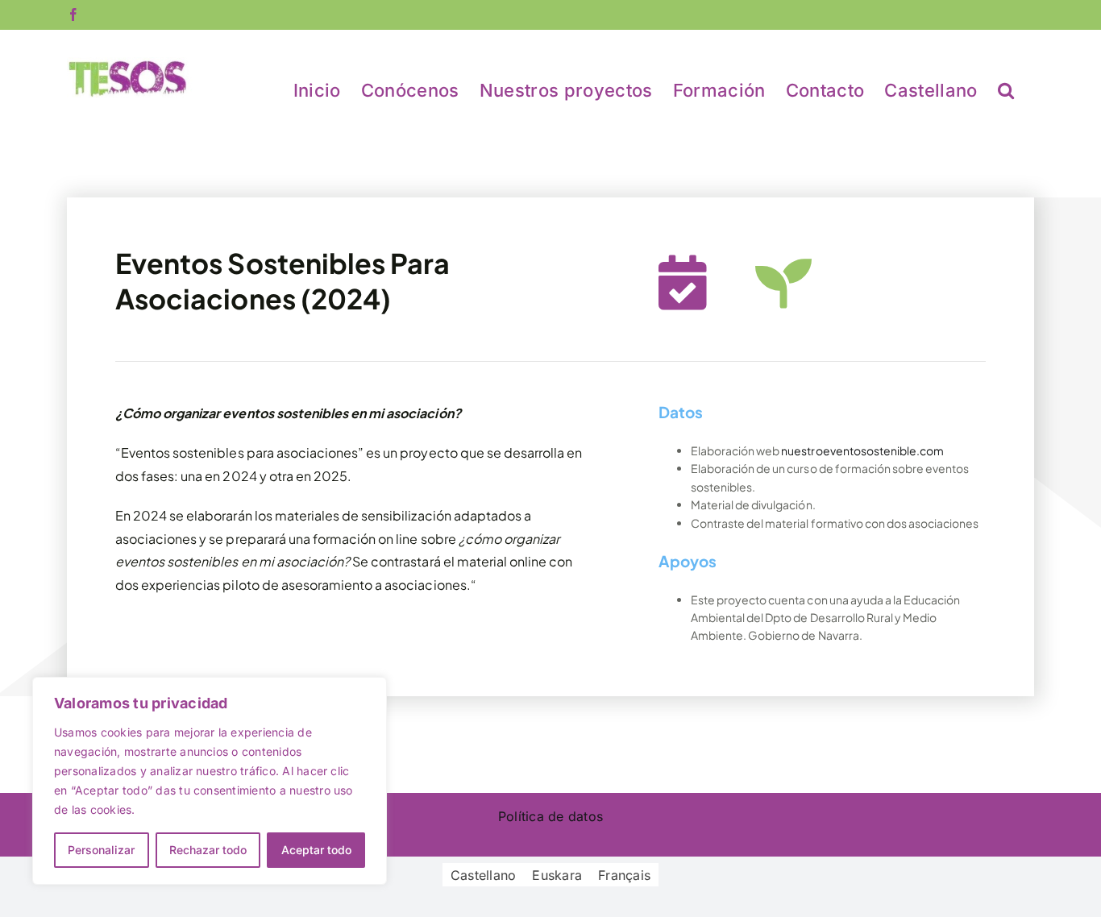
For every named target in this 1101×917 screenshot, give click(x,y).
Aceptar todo (316, 850)
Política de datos (550, 816)
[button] (1006, 89)
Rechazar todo (208, 850)
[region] (209, 781)
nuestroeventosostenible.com (862, 450)
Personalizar (101, 850)
